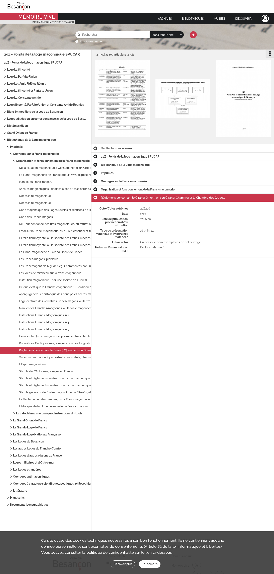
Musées (219, 18)
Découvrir (243, 18)
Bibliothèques (193, 18)
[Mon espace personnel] (265, 18)
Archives (165, 18)
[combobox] (167, 34)
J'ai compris (149, 564)
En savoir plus (123, 564)
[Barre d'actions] (270, 54)
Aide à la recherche (91, 41)
